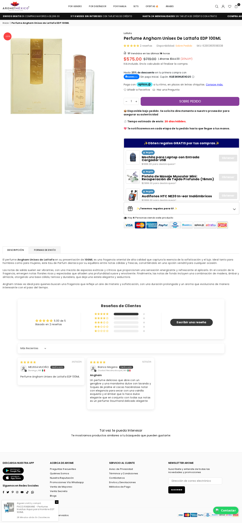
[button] (236, 6)
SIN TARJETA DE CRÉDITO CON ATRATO (169, 16)
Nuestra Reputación (62, 478)
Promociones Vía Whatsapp (67, 482)
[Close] (56, 502)
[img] (28, 362)
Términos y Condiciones (123, 473)
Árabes (170, 6)
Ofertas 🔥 (152, 6)
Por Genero (75, 6)
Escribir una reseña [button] (191, 322)
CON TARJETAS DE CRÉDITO (91, 16)
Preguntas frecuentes (63, 469)
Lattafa (128, 33)
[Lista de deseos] (229, 6)
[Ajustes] (223, 6)
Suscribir (176, 489)
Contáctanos (117, 478)
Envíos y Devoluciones (122, 482)
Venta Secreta (58, 491)
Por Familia (119, 6)
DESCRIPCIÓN (15, 250)
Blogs (53, 495)
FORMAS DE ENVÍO (45, 250)
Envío (143, 64)
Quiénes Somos (59, 473)
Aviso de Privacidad (121, 469)
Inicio (6, 23)
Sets (136, 6)
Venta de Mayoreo (61, 486)
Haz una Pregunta (167, 89)
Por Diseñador (97, 6)
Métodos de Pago (120, 486)
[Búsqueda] (217, 6)
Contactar (228, 510)
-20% (7, 36)
